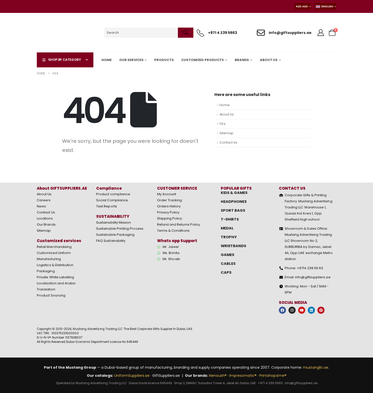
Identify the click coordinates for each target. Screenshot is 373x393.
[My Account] (321, 32)
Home (106, 59)
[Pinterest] (321, 310)
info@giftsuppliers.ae (301, 383)
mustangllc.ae (315, 367)
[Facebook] (282, 310)
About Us (226, 114)
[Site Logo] (60, 32)
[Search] (185, 33)
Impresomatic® (243, 375)
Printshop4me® (272, 375)
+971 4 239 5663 (270, 383)
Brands (242, 59)
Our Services (131, 59)
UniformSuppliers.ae (131, 375)
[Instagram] (292, 310)
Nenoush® (218, 375)
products (164, 59)
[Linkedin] (311, 310)
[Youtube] (301, 310)
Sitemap (226, 133)
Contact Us (228, 142)
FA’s (222, 124)
